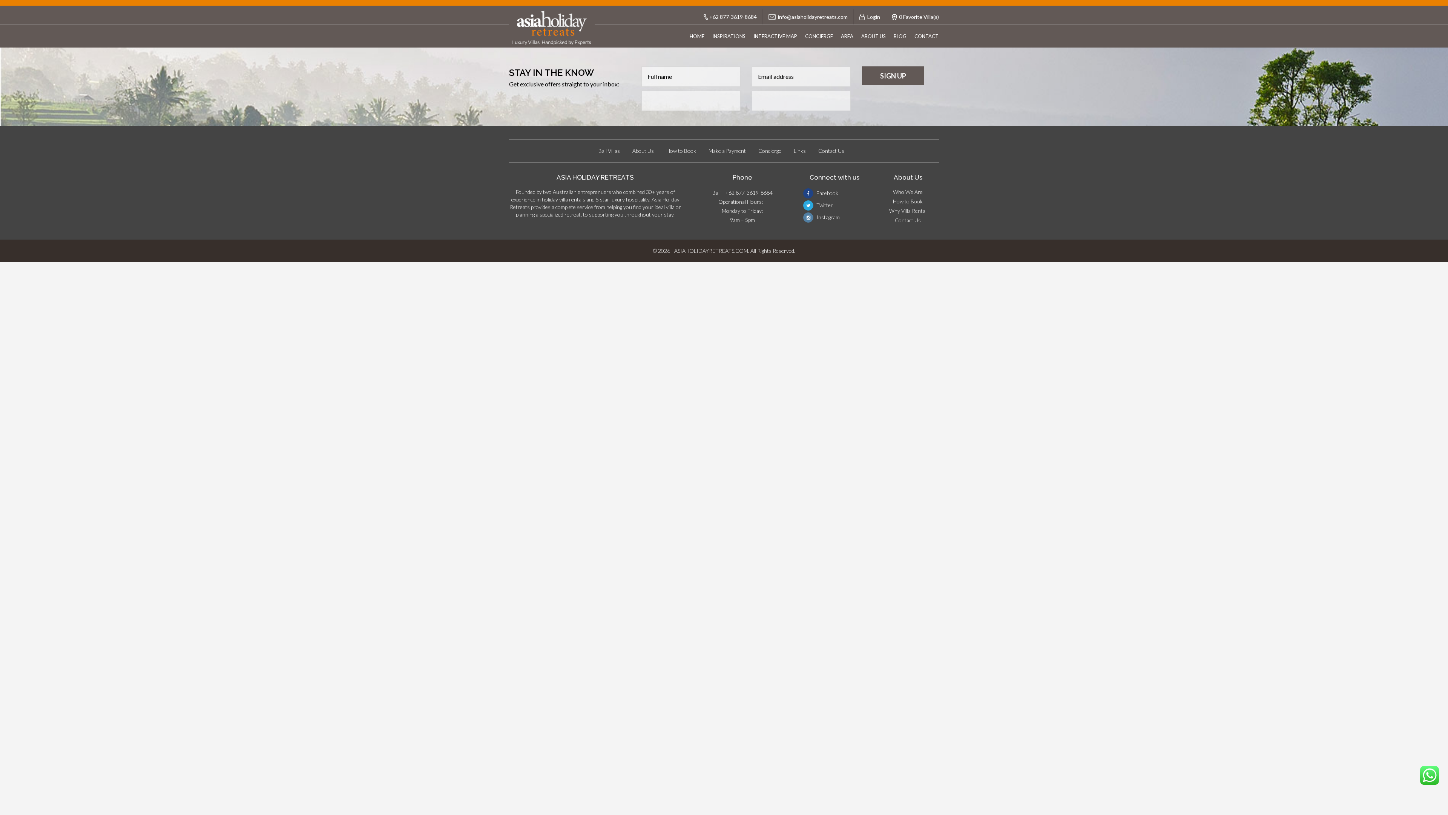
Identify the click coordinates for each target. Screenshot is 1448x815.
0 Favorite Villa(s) (919, 17)
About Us (873, 36)
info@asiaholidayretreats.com (813, 17)
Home (697, 36)
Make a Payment (727, 151)
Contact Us (831, 151)
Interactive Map (775, 36)
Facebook (826, 193)
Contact (926, 36)
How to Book (681, 151)
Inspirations (728, 36)
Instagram (827, 217)
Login (873, 17)
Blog (900, 36)
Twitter (824, 205)
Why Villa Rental (907, 211)
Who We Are (908, 192)
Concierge (819, 36)
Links (800, 151)
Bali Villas (609, 151)
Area (847, 36)
